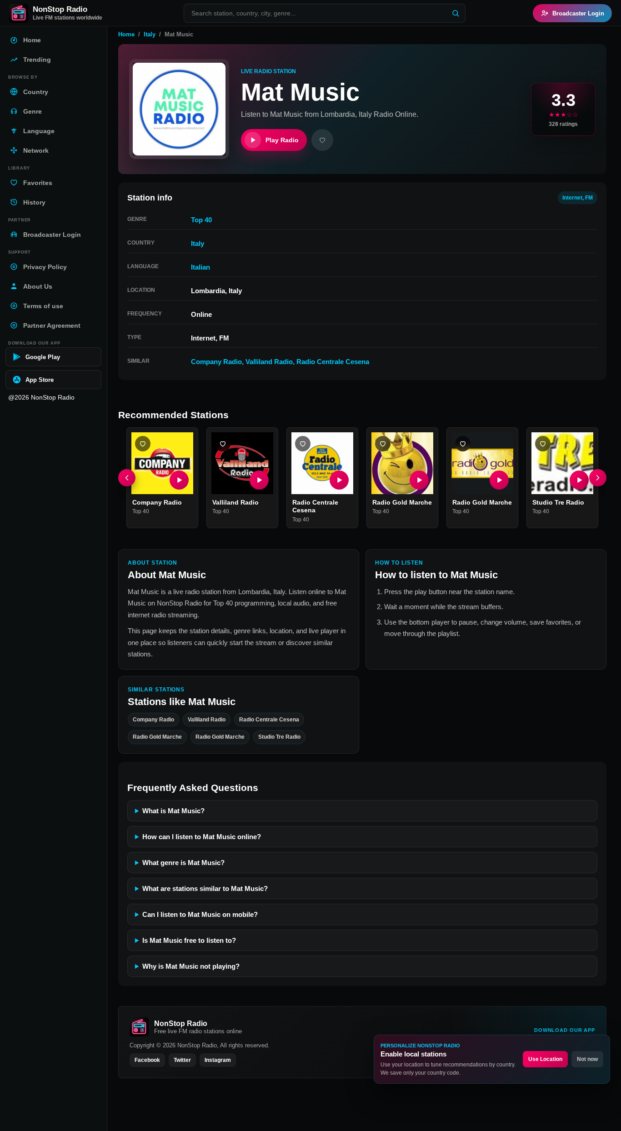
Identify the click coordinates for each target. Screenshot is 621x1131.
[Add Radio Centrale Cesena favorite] (302, 443)
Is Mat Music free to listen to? (189, 940)
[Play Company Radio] (179, 480)
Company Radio (216, 361)
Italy (149, 34)
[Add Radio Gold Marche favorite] (383, 443)
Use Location (545, 1059)
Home (126, 34)
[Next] (597, 477)
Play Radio (282, 140)
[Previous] (126, 477)
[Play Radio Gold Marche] (419, 480)
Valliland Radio (269, 361)
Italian (200, 267)
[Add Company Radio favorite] (142, 443)
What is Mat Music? (173, 811)
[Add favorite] (322, 140)
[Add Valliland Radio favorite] (222, 443)
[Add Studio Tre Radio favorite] (543, 443)
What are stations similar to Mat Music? (205, 888)
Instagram (218, 1060)
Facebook (147, 1060)
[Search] (455, 13)
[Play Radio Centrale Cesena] (339, 480)
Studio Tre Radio (558, 502)
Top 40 (201, 220)
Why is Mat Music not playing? (191, 966)
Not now (587, 1059)
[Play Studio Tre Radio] (579, 480)
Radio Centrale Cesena (332, 361)
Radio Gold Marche (402, 502)
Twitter (182, 1060)
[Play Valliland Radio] (259, 480)
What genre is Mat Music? (183, 862)
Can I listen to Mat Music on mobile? (200, 914)
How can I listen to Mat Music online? (201, 837)
